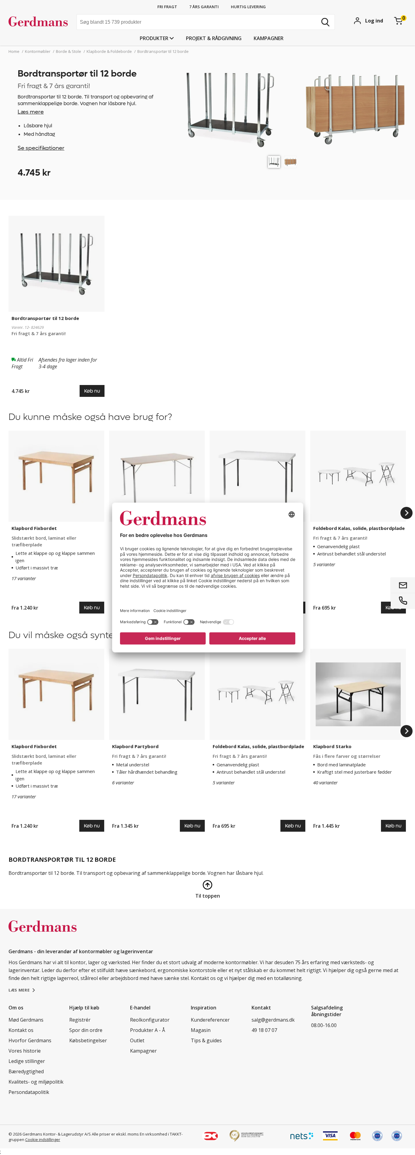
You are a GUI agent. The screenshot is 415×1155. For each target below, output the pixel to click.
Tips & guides (206, 1040)
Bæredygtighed (26, 1071)
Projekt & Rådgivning (214, 38)
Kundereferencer (210, 1019)
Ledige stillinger (27, 1061)
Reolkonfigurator (150, 1019)
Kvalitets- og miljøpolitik (36, 1081)
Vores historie (25, 1050)
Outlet (137, 1040)
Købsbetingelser (88, 1040)
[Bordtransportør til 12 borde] (274, 162)
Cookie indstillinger (42, 1139)
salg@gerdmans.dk (273, 1019)
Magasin (201, 1030)
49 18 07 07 (264, 1030)
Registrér (80, 1019)
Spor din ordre (85, 1030)
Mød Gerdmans (26, 1019)
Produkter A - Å (147, 1030)
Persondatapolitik (29, 1092)
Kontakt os (21, 1030)
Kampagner (268, 38)
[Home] (40, 23)
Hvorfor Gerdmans (30, 1040)
